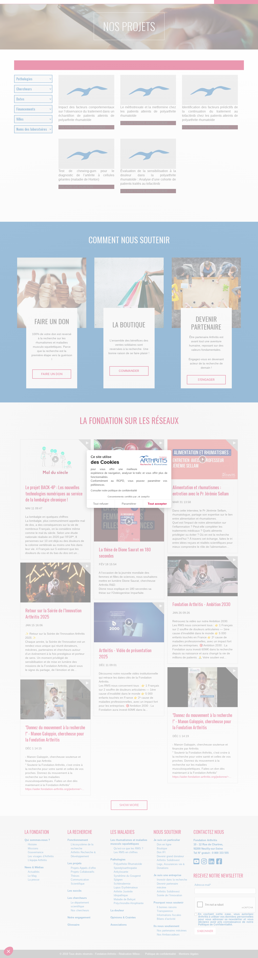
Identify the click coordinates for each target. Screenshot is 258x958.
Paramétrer (129, 503)
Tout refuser (100, 503)
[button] (8, 951)
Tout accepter (157, 503)
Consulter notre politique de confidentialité (114, 490)
